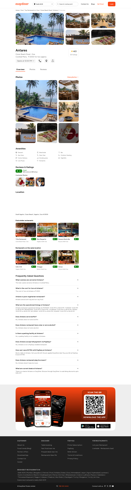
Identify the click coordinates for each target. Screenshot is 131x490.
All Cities (96, 477)
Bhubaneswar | (71, 475)
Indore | (80, 475)
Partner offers (22, 452)
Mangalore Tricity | (86, 477)
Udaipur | (44, 477)
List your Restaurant (99, 445)
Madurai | (51, 477)
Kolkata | (57, 473)
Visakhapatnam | (46, 475)
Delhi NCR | (22, 473)
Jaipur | (84, 473)
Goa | (69, 473)
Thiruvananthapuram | (26, 477)
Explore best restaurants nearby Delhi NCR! (31, 480)
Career (20, 462)
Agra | (89, 473)
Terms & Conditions (75, 455)
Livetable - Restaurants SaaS (103, 448)
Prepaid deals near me (49, 452)
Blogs (93, 4)
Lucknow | (104, 473)
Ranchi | (37, 475)
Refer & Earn (72, 452)
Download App (22, 455)
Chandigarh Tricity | (71, 477)
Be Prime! (100, 4)
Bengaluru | (38, 473)
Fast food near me (48, 448)
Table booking (46, 445)
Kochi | (20, 475)
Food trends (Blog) (24, 448)
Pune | (52, 473)
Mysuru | (94, 475)
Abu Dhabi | (59, 477)
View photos (72, 77)
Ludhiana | (87, 475)
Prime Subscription (75, 445)
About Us (20, 445)
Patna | (55, 475)
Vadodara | (101, 475)
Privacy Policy (73, 459)
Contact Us (85, 4)
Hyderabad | (96, 473)
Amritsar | (62, 475)
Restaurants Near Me (49, 455)
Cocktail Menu (21, 57)
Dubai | (63, 473)
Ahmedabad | (76, 473)
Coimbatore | (28, 475)
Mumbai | (30, 473)
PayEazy (71, 448)
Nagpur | (37, 477)
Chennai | (45, 473)
